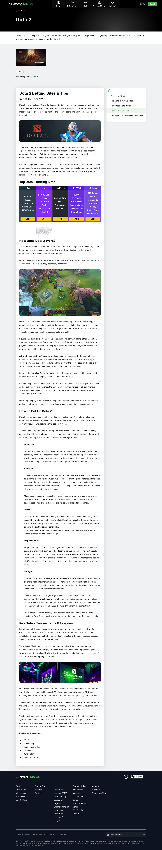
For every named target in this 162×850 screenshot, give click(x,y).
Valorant (95, 786)
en (144, 4)
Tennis (37, 796)
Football (38, 793)
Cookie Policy (50, 834)
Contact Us (62, 834)
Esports (38, 789)
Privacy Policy (38, 834)
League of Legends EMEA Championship (60, 793)
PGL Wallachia (22, 796)
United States (116, 834)
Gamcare (19, 845)
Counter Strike (79, 786)
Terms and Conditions (23, 834)
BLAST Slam (21, 800)
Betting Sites (40, 786)
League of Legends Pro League (59, 817)
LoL (55, 786)
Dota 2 (19, 786)
